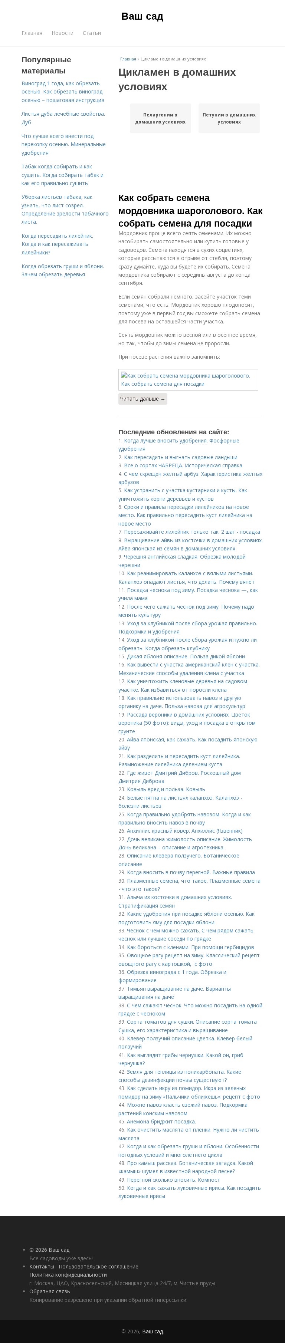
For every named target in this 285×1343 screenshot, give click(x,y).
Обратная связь (49, 1291)
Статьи (92, 32)
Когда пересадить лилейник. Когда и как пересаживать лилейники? (57, 244)
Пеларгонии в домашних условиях (160, 118)
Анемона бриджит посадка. (161, 1121)
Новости (62, 32)
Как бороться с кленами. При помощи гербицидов (190, 947)
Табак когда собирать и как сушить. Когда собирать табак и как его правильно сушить (63, 175)
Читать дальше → (143, 398)
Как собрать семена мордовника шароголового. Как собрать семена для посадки (190, 210)
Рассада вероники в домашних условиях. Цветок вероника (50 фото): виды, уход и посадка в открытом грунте (187, 723)
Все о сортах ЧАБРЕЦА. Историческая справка (183, 465)
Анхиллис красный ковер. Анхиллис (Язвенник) (185, 830)
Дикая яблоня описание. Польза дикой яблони (186, 656)
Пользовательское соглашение (98, 1266)
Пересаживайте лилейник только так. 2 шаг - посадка (192, 531)
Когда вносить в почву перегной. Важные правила (191, 872)
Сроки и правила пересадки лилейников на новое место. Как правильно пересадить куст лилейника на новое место (185, 515)
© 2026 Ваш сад (49, 1249)
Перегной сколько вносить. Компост (173, 1179)
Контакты (41, 1266)
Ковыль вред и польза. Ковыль (166, 789)
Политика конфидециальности (68, 1274)
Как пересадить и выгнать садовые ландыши (181, 457)
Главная (32, 32)
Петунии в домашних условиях (229, 118)
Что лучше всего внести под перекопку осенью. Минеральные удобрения (64, 144)
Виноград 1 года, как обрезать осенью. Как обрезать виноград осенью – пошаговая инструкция (63, 91)
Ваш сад (142, 16)
